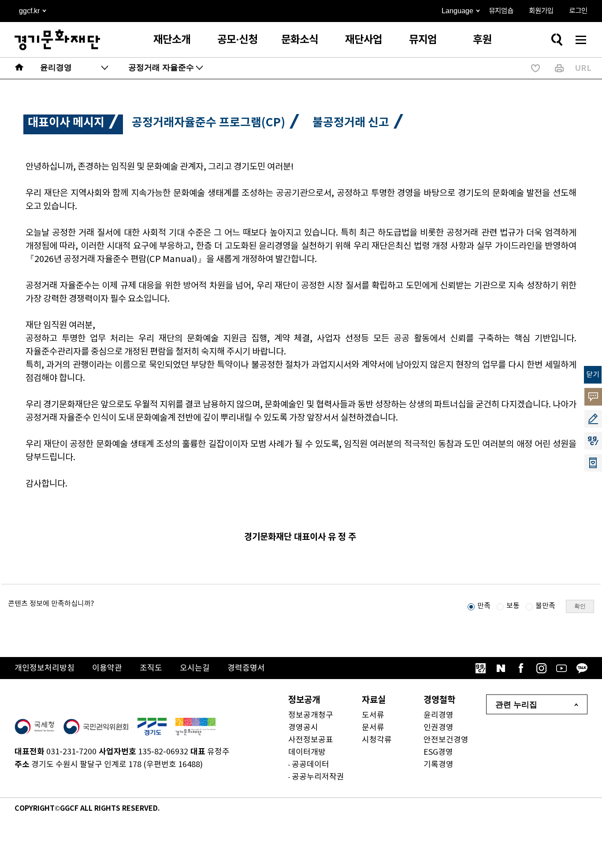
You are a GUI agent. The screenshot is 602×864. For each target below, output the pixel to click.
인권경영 (438, 727)
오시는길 (195, 668)
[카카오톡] (581, 668)
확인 (580, 606)
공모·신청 (237, 39)
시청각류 (377, 740)
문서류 (373, 727)
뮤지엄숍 (501, 11)
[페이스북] (521, 668)
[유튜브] (561, 668)
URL (583, 68)
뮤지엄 (423, 39)
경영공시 (303, 727)
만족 (484, 606)
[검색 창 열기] (556, 39)
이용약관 (107, 668)
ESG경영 (438, 752)
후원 (482, 39)
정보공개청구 (310, 715)
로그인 (578, 11)
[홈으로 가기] (19, 68)
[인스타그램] (541, 668)
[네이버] (500, 668)
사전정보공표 (310, 740)
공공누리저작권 (318, 777)
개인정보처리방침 (44, 668)
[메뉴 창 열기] (580, 39)
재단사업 (363, 39)
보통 (513, 606)
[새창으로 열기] (34, 726)
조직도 (151, 668)
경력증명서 (246, 668)
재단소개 (171, 39)
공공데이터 (310, 764)
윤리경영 (438, 715)
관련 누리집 (516, 704)
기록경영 (438, 764)
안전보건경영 (446, 740)
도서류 (373, 715)
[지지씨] (480, 668)
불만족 (545, 606)
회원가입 (541, 11)
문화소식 (299, 39)
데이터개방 (307, 752)
